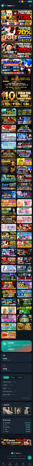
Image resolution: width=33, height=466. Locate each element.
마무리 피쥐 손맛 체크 (7, 391)
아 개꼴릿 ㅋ (5, 385)
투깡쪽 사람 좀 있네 (7, 382)
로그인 (25, 1)
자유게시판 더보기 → (26, 398)
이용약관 (8, 456)
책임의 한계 (20, 456)
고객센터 (25, 456)
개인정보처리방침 (14, 456)
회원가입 (29, 1)
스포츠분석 (20, 377)
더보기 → (28, 405)
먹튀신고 (13, 377)
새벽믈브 (5, 388)
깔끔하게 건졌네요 (7, 394)
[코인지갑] (22, 1)
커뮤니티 (6, 377)
